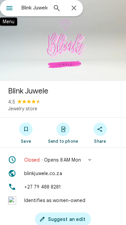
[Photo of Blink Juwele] (63, 40)
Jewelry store (22, 109)
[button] (63, 160)
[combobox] (34, 8)
